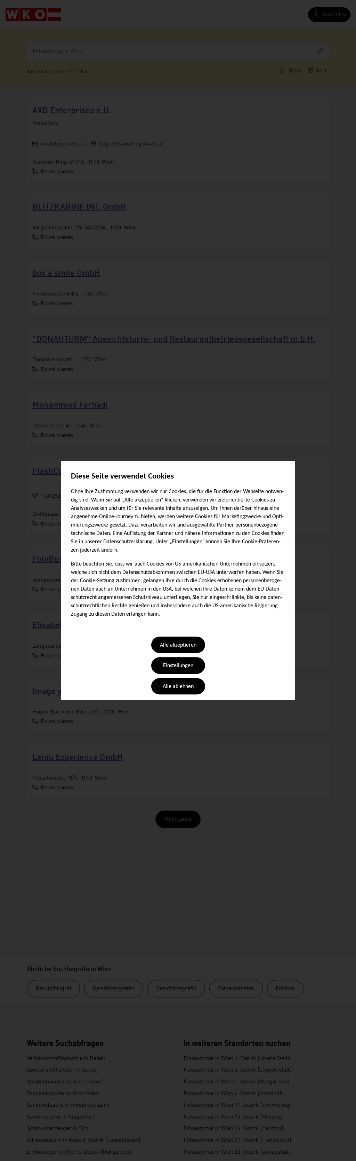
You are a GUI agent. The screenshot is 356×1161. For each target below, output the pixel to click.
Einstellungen (178, 666)
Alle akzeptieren (178, 645)
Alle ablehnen (178, 686)
